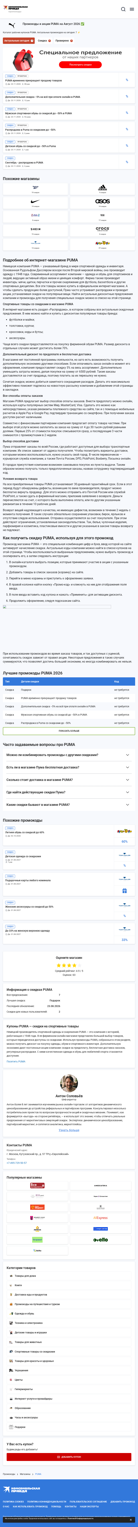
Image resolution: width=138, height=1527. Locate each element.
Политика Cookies (13, 1501)
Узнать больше (69, 1130)
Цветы (19, 1379)
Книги (18, 1285)
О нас (6, 1506)
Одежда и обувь (24, 1313)
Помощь (56, 1506)
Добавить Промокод (123, 1501)
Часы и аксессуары (26, 1417)
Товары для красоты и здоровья (34, 1361)
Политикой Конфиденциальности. (81, 1518)
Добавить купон (71, 1457)
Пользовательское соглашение (88, 1501)
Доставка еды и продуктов (31, 1294)
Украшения (21, 1370)
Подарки (20, 1427)
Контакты (70, 1506)
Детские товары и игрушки (31, 1332)
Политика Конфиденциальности (46, 1501)
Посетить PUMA (16, 1061)
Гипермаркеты (24, 1389)
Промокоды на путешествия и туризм (37, 1304)
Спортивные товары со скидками (35, 1351)
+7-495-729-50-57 (17, 1162)
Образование (23, 1408)
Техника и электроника (29, 1322)
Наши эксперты (89, 1506)
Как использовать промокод (30, 1506)
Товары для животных (28, 1342)
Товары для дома (25, 1275)
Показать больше (69, 731)
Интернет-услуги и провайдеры (33, 1398)
